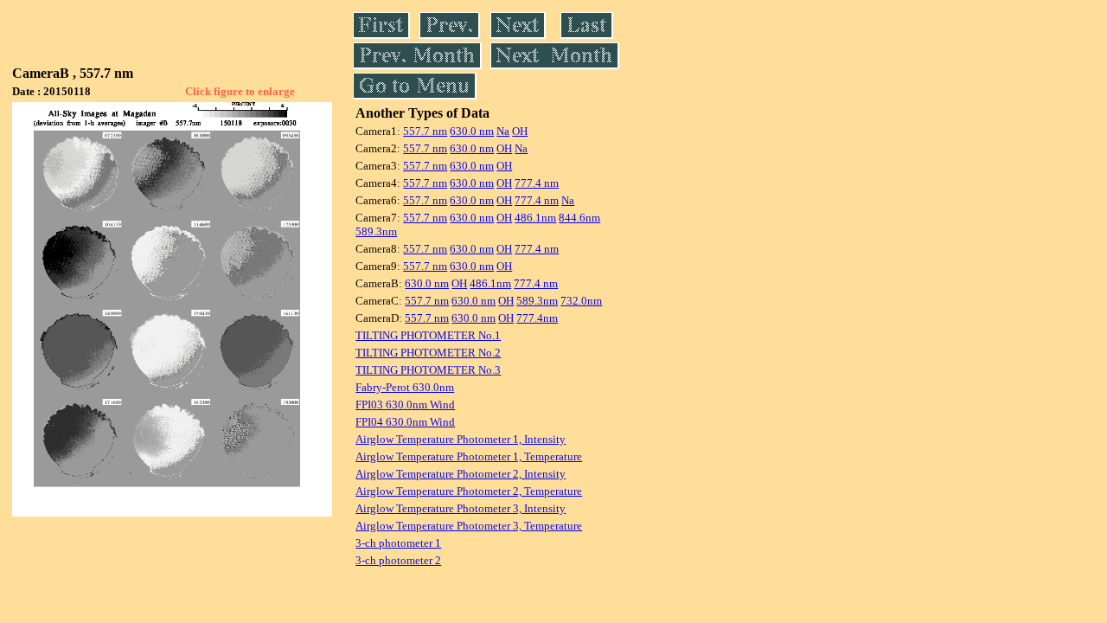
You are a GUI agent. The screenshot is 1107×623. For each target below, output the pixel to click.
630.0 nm (472, 131)
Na (502, 131)
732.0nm (581, 300)
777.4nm (537, 318)
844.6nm (579, 217)
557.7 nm (425, 131)
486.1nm (535, 217)
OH (520, 131)
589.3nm (376, 231)
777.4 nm (537, 183)
